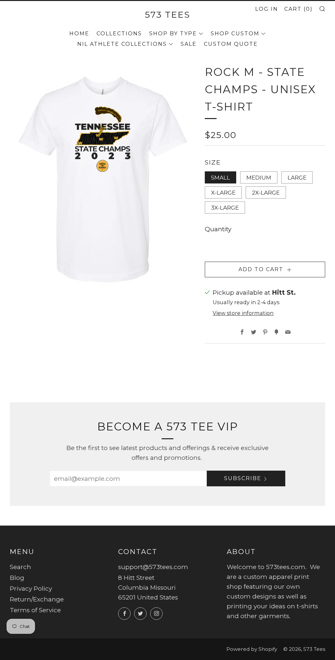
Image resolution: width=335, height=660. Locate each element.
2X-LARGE (266, 192)
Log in (266, 9)
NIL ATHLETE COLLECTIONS (122, 44)
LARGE (297, 177)
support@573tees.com (153, 567)
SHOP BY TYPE (173, 33)
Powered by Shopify (251, 649)
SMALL (220, 177)
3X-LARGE (225, 207)
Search (20, 567)
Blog (17, 578)
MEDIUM (258, 177)
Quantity (218, 229)
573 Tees (167, 14)
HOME (79, 33)
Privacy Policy (31, 588)
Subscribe (242, 478)
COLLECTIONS (119, 33)
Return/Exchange (37, 599)
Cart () (298, 9)
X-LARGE (223, 192)
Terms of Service (35, 610)
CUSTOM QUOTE (231, 44)
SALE (189, 44)
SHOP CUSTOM (235, 33)
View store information (243, 313)
